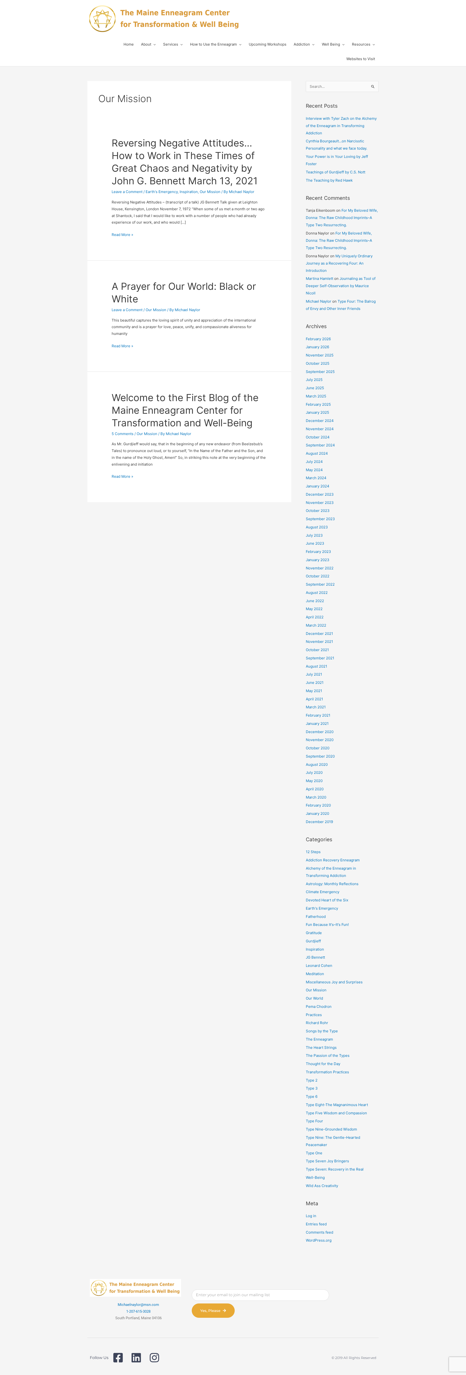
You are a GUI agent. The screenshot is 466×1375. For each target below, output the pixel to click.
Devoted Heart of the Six (327, 900)
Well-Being (315, 1177)
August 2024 (317, 453)
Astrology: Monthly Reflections (332, 884)
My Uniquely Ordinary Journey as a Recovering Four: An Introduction (339, 263)
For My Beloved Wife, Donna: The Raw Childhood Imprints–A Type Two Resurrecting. (342, 217)
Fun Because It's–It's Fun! (327, 924)
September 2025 (320, 371)
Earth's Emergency (162, 191)
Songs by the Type (322, 1031)
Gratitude (314, 932)
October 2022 (317, 576)
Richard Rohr (317, 1022)
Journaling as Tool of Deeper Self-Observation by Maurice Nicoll (340, 285)
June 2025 (315, 388)
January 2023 (317, 560)
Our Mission (210, 191)
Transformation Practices (327, 1072)
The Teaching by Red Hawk (329, 180)
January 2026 (317, 347)
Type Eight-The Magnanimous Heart (337, 1104)
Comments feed (319, 1232)
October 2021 (317, 649)
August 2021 (316, 666)
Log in (311, 1215)
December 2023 (320, 494)
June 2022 (315, 601)
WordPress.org (319, 1240)
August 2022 (317, 592)
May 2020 (314, 780)
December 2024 (320, 420)
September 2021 (320, 658)
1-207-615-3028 (138, 1311)
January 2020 (317, 813)
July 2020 (314, 772)
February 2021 (318, 715)
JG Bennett (315, 957)
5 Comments (122, 433)
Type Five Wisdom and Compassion (336, 1113)
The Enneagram (319, 1039)
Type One (314, 1153)
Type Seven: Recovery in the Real (335, 1169)
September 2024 (320, 445)
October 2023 (318, 510)
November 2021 (319, 641)
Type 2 (311, 1080)
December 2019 (319, 821)
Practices (314, 1014)
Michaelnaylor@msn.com (138, 1304)
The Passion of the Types (328, 1055)
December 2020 (319, 731)
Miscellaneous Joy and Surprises (334, 982)
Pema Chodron (319, 1006)
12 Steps (313, 851)
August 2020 (317, 764)
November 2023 (320, 502)
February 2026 (318, 339)
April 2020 (315, 789)
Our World (314, 998)
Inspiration (189, 191)
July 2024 (314, 461)
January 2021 (317, 723)
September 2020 (320, 756)
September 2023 (320, 519)
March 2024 (316, 478)
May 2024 (314, 470)
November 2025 (319, 355)
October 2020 (317, 748)
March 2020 (316, 797)
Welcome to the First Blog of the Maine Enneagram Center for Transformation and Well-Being (185, 410)
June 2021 (315, 682)
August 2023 (317, 527)
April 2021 (314, 699)
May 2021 (314, 690)
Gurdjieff (313, 941)
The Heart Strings (321, 1047)
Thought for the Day (323, 1063)
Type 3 (312, 1088)
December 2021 (319, 633)
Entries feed (316, 1224)
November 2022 (319, 568)
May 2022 (314, 609)
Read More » (122, 234)
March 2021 (316, 707)
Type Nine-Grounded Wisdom (331, 1129)
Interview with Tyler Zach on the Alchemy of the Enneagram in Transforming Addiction (341, 125)
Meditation (315, 973)
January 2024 (317, 486)
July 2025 (314, 379)
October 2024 (318, 437)
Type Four (314, 1121)
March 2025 (316, 396)
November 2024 (320, 429)
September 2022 (320, 584)
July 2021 (314, 674)
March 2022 (316, 625)
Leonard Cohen (319, 965)
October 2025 (317, 363)
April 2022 (315, 617)
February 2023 (318, 551)
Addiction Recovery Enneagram (333, 860)
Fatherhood (316, 916)
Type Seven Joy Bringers (327, 1161)
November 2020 (319, 739)
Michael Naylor (318, 301)
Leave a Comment (127, 191)
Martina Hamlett (319, 278)
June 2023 (315, 543)
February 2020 (318, 805)
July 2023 (314, 535)
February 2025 (318, 404)
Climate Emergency (322, 892)
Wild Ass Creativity (322, 1185)
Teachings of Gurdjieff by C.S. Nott (335, 172)
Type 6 (311, 1096)
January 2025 (317, 412)
